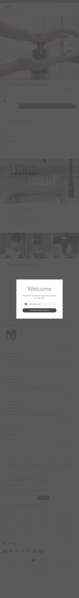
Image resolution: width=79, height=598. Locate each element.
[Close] (60, 282)
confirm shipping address (39, 310)
